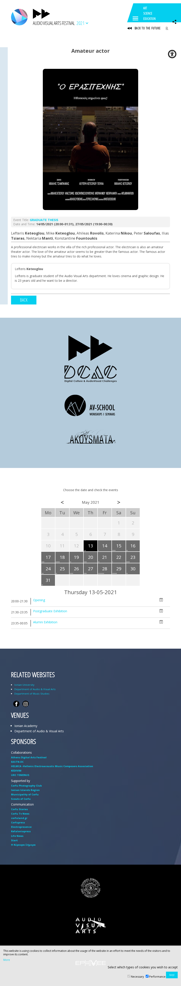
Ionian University (24, 684)
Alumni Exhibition (45, 622)
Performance (157, 976)
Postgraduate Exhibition (50, 611)
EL (167, 28)
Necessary (137, 976)
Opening (39, 600)
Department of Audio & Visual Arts (34, 689)
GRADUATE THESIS (44, 220)
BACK (24, 300)
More (6, 960)
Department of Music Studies (31, 693)
